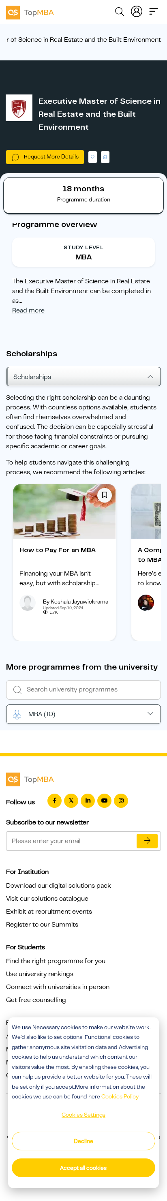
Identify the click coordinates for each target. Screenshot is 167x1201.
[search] (119, 13)
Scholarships (32, 377)
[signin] (136, 10)
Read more (28, 310)
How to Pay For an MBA (57, 550)
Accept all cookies (83, 1167)
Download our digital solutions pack (58, 886)
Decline (83, 1141)
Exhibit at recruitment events (49, 912)
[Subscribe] (147, 841)
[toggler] (153, 10)
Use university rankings (39, 974)
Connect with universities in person (57, 987)
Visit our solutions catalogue (47, 899)
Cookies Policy (120, 1096)
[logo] (30, 11)
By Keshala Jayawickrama (75, 601)
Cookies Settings (83, 1114)
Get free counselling (36, 1000)
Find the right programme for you (55, 961)
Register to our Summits (42, 925)
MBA (41, 714)
